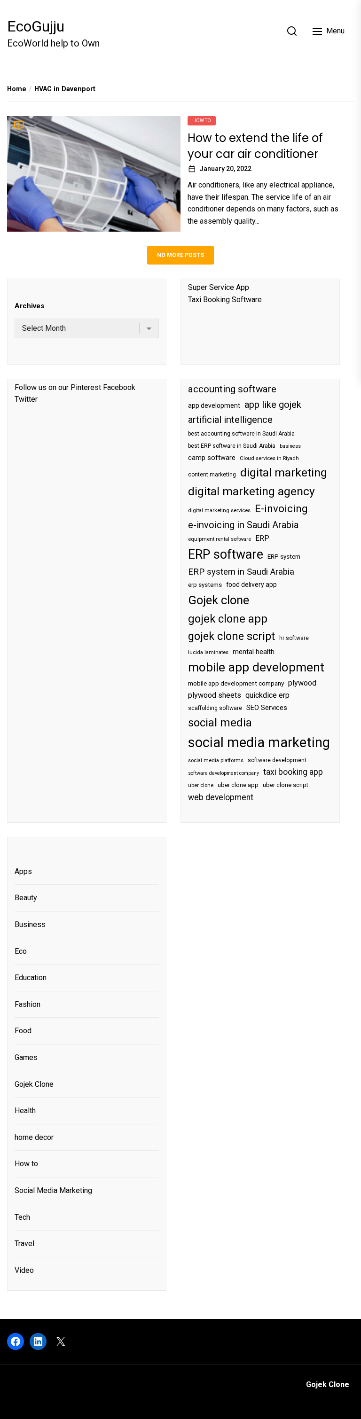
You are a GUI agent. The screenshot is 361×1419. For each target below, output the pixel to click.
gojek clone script (231, 636)
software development (277, 760)
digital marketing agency (251, 491)
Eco (21, 951)
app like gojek (272, 404)
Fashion (27, 1004)
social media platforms (215, 760)
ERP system (283, 556)
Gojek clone (218, 600)
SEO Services (266, 707)
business (290, 446)
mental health (254, 651)
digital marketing (283, 472)
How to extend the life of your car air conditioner (255, 146)
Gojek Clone (34, 1084)
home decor (34, 1137)
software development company (223, 773)
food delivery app (251, 584)
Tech (22, 1217)
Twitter (26, 399)
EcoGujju (35, 26)
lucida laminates (208, 652)
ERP (262, 538)
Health (25, 1110)
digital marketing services (219, 510)
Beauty (26, 897)
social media (220, 722)
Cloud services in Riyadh (269, 458)
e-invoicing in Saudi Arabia (243, 524)
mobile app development (256, 667)
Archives (29, 306)
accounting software (232, 389)
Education (31, 977)
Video (24, 1270)
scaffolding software (215, 708)
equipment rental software (219, 539)
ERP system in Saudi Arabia (241, 572)
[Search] (292, 31)
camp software (211, 458)
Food (23, 1030)
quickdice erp (267, 695)
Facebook (119, 387)
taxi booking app (293, 772)
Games (26, 1057)
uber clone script (285, 784)
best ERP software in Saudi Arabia (231, 446)
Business (30, 924)
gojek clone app (227, 618)
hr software (294, 638)
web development (220, 797)
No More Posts (180, 255)
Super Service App (218, 287)
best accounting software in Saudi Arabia (241, 433)
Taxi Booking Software (225, 299)
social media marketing (259, 742)
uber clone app (238, 784)
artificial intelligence (230, 419)
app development (214, 405)
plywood (302, 682)
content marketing (212, 474)
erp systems (205, 584)
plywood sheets (214, 695)
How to (201, 120)
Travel (24, 1243)
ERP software (225, 554)
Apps (23, 871)
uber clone (200, 785)
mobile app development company (236, 683)
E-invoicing (281, 508)
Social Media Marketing (53, 1190)
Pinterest (86, 387)
